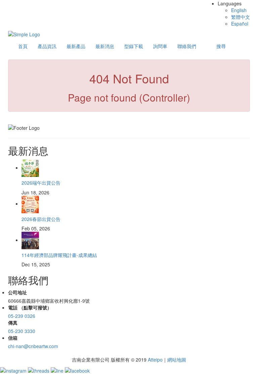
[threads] (39, 369)
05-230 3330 (21, 331)
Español (239, 23)
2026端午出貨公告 (41, 182)
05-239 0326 (21, 315)
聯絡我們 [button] (186, 46)
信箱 (12, 337)
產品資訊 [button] (47, 46)
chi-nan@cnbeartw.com (33, 346)
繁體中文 (240, 16)
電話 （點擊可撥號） (30, 307)
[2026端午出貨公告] (30, 167)
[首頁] (24, 33)
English (239, 10)
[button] (221, 46)
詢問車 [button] (160, 46)
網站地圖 (176, 359)
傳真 (12, 322)
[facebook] (77, 369)
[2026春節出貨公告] (30, 203)
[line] (58, 369)
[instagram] (14, 369)
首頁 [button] (23, 46)
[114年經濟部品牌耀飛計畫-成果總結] (30, 239)
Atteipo (155, 359)
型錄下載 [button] (133, 46)
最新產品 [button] (76, 46)
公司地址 (17, 292)
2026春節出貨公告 (41, 219)
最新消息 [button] (104, 46)
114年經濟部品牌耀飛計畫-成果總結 (59, 255)
